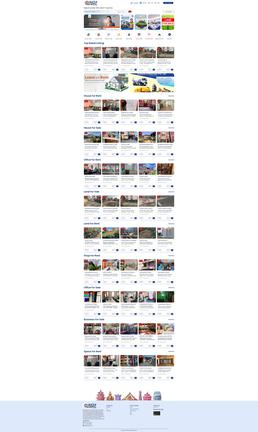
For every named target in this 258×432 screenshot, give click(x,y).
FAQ (131, 412)
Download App (168, 11)
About (158, 3)
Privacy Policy (133, 410)
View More (171, 96)
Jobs (152, 3)
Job (107, 409)
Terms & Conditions (134, 409)
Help (131, 414)
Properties (135, 3)
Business (145, 3)
